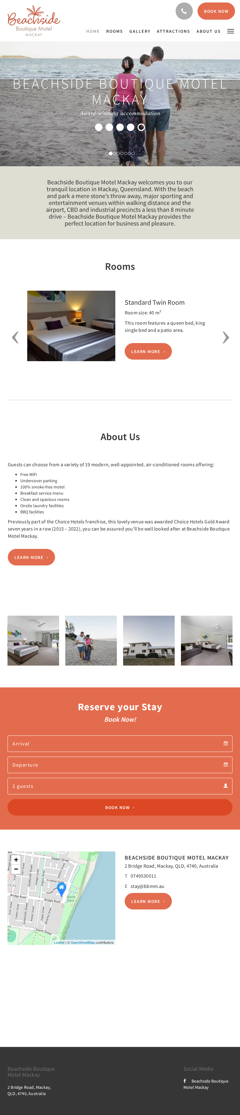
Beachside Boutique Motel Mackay (205, 1084)
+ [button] (16, 860)
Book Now (117, 807)
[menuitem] (94, 31)
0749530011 (143, 876)
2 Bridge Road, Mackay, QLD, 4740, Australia (171, 866)
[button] (230, 30)
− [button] (16, 869)
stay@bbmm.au (147, 886)
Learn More (145, 351)
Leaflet (59, 942)
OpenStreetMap (83, 942)
